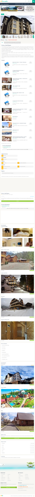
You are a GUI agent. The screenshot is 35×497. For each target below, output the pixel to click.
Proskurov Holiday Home (5, 319)
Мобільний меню (33, 1)
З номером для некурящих (5, 345)
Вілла (19, 477)
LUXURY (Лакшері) (4, 226)
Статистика (2, 480)
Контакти (9, 474)
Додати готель (8, 487)
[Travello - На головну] (17, 1)
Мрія (2, 410)
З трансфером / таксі (4, 359)
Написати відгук (17, 42)
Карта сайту (9, 480)
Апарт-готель (20, 480)
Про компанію (3, 474)
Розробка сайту (3, 477)
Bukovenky (3, 296)
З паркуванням (4, 352)
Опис (2, 42)
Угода (8, 477)
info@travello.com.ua (23, 486)
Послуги (6, 42)
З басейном (3, 350)
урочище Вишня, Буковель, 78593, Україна (7, 194)
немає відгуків (32, 196)
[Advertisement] (17, 184)
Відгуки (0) (11, 42)
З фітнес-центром (4, 357)
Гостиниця (26, 474)
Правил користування (26, 176)
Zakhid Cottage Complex (5, 249)
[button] (32, 25)
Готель (20, 474)
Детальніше (31, 270)
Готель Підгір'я (3, 387)
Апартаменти (27, 477)
